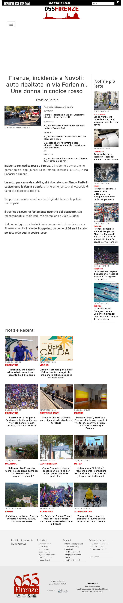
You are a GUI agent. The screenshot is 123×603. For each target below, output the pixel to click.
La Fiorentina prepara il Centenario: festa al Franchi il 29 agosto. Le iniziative (106, 275)
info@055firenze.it (72, 546)
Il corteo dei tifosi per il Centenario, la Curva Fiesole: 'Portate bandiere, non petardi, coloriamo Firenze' (22, 421)
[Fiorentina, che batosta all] (21, 348)
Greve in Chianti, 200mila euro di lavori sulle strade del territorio (56, 420)
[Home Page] (61, 12)
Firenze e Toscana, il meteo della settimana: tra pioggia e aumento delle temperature (105, 193)
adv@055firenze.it (72, 552)
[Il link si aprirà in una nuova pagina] (63, 590)
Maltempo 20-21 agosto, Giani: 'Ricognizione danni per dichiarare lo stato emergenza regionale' (21, 472)
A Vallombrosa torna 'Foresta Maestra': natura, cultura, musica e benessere (22, 519)
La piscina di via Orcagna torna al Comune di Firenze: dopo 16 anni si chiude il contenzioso (106, 313)
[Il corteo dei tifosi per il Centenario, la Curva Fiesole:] (21, 396)
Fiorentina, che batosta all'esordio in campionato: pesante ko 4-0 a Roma (21, 372)
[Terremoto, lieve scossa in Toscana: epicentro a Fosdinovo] (106, 138)
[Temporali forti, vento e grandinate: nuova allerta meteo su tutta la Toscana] (90, 495)
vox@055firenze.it (72, 560)
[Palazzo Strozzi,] (90, 396)
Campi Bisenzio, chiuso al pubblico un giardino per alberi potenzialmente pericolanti (56, 472)
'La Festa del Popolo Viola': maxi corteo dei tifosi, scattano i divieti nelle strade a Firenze (56, 520)
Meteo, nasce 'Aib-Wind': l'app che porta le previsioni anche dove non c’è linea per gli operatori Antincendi (90, 472)
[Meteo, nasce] (90, 447)
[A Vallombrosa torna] (21, 495)
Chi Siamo (94, 557)
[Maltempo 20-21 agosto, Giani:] (21, 447)
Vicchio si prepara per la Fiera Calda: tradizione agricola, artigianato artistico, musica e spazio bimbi (56, 373)
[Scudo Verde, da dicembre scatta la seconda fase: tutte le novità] (106, 100)
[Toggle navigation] (11, 24)
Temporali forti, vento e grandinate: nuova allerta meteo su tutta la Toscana (90, 519)
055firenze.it (92, 583)
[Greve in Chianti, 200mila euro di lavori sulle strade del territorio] (56, 396)
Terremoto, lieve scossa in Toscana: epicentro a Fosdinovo (106, 157)
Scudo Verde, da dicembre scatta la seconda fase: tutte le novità (106, 120)
